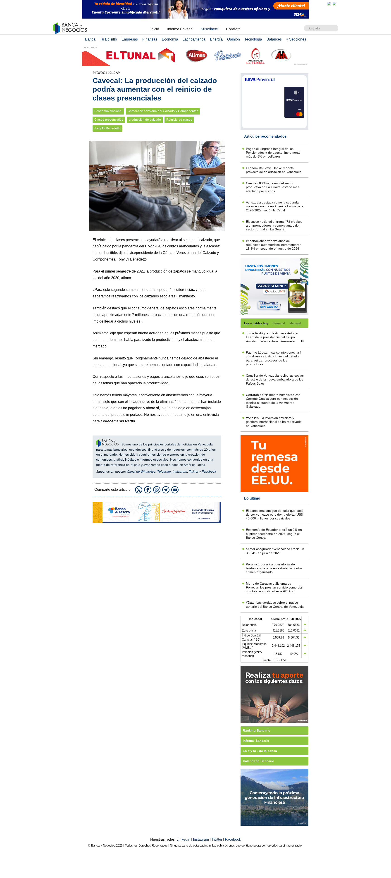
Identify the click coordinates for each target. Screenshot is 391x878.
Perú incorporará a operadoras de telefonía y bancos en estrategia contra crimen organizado (274, 568)
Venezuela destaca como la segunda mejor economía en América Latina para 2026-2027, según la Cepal (274, 206)
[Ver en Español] (334, 3)
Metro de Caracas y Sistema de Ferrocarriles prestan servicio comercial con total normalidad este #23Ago (274, 587)
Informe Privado (180, 29)
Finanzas (149, 39)
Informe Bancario (256, 740)
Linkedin (183, 839)
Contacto (233, 29)
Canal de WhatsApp (141, 471)
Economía (170, 39)
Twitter (193, 471)
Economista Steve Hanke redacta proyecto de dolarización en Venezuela (273, 170)
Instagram (180, 471)
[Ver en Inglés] (329, 3)
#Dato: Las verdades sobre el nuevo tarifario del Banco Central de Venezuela (275, 604)
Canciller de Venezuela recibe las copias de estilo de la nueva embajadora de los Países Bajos (275, 379)
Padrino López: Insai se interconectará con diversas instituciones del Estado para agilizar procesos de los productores (273, 358)
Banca (90, 39)
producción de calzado (145, 119)
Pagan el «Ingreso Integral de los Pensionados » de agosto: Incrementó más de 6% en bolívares (273, 152)
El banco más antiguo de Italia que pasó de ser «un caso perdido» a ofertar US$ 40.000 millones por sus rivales (274, 514)
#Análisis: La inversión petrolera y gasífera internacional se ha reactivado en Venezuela (274, 422)
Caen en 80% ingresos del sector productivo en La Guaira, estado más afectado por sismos (272, 187)
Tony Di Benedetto (107, 128)
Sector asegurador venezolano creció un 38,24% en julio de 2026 (275, 551)
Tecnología (253, 39)
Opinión (233, 39)
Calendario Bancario (258, 761)
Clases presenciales (108, 119)
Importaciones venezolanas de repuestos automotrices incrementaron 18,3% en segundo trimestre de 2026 (273, 245)
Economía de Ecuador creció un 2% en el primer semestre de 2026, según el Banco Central (274, 533)
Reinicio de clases (179, 119)
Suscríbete (209, 29)
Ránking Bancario (256, 730)
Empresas (130, 39)
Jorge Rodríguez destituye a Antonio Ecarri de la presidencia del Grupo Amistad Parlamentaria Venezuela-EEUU (275, 337)
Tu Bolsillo (108, 39)
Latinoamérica (194, 39)
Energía (216, 39)
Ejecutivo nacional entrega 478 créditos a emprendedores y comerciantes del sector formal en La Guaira (274, 225)
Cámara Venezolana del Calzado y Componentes (163, 111)
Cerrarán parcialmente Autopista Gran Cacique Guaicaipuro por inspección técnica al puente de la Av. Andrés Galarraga (273, 400)
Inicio (154, 29)
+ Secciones (296, 39)
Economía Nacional (108, 111)
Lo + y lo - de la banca (260, 751)
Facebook (209, 471)
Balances (274, 39)
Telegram (164, 471)
